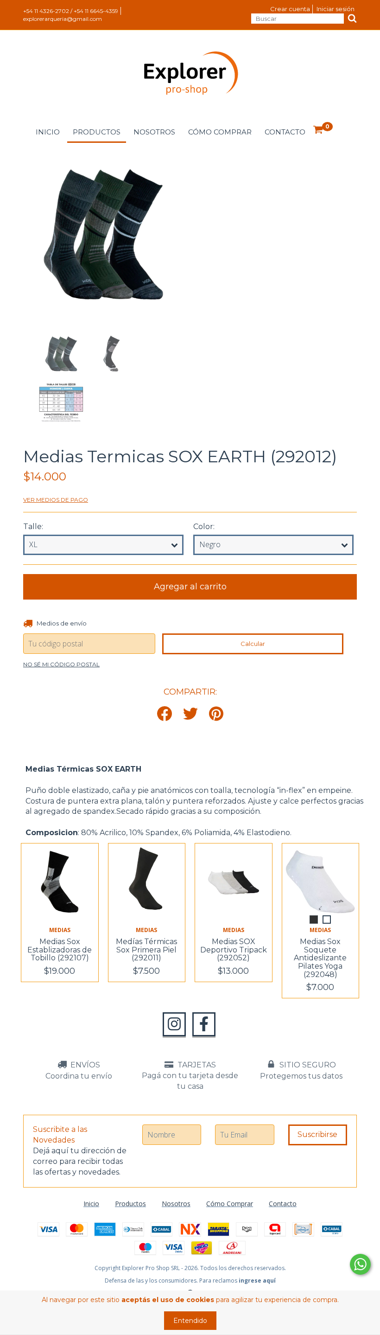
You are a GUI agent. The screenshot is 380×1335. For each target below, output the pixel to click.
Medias (59, 930)
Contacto (285, 132)
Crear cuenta (290, 9)
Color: (204, 526)
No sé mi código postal (61, 664)
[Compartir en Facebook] (164, 714)
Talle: (33, 526)
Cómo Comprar (220, 132)
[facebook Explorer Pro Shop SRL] (203, 1024)
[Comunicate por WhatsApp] (360, 1264)
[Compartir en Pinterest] (216, 714)
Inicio (48, 132)
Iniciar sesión (336, 9)
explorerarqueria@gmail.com (62, 18)
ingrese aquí (257, 1280)
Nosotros (154, 132)
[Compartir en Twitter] (190, 714)
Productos (96, 132)
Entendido (190, 1320)
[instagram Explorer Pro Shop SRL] (174, 1024)
